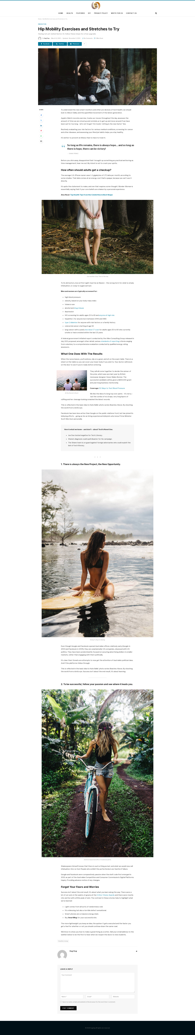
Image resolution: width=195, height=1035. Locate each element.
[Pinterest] (41, 131)
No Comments (88, 38)
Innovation (42, 24)
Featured (80, 13)
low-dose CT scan (92, 330)
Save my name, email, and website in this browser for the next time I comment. (88, 1002)
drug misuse (79, 308)
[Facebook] (41, 115)
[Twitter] (41, 120)
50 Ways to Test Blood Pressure (112, 388)
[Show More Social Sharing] (84, 44)
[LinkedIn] (41, 126)
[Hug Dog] (97, 5)
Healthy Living (63, 941)
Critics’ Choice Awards (106, 895)
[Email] (41, 141)
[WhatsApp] (41, 136)
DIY (89, 13)
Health (70, 13)
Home (60, 13)
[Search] (156, 13)
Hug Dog (46, 38)
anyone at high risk (106, 315)
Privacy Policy (101, 13)
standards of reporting (110, 341)
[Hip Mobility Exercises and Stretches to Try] (97, 76)
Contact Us (131, 13)
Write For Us (117, 13)
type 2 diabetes (71, 322)
